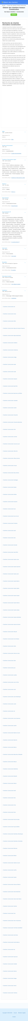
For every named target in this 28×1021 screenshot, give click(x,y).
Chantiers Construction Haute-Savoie (11, 595)
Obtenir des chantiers (10, 2)
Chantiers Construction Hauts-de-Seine (11, 624)
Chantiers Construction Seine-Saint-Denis (12, 899)
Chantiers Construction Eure (9, 508)
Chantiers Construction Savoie (9, 877)
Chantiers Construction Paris (9, 812)
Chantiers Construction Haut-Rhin (10, 552)
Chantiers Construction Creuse (10, 465)
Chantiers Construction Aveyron (10, 378)
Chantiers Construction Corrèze (10, 436)
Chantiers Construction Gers (9, 537)
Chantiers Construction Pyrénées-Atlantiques (13, 834)
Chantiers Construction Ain (9, 306)
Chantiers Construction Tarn (9, 913)
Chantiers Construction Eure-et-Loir (11, 516)
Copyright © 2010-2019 (7, 1012)
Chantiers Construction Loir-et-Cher (11, 682)
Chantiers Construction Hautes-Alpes (11, 610)
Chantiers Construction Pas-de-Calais (11, 819)
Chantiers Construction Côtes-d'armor (11, 458)
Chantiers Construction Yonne (9, 985)
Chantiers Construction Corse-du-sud (11, 443)
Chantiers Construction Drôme (10, 494)
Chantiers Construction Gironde (10, 545)
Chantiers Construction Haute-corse (11, 559)
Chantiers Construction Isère (9, 660)
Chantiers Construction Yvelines (10, 992)
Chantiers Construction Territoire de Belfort (12, 927)
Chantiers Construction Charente (10, 415)
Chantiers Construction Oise (9, 797)
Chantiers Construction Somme (10, 906)
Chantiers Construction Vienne (10, 971)
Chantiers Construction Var (9, 949)
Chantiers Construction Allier (9, 321)
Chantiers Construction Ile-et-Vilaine (11, 638)
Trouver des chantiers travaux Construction (16, 5)
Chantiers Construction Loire (9, 689)
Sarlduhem (13, 298)
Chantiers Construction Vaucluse (10, 956)
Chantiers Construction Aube (9, 364)
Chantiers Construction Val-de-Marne (11, 942)
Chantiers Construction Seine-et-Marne (11, 884)
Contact (14, 1016)
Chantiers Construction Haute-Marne (11, 581)
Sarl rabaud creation (15, 284)
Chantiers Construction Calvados (10, 400)
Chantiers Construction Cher (9, 429)
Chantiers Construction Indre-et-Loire (11, 653)
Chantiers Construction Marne (9, 747)
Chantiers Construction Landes (10, 675)
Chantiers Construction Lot (9, 711)
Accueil (3, 5)
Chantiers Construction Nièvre (9, 783)
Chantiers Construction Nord (9, 790)
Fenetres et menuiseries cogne (18, 177)
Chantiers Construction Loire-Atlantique (12, 696)
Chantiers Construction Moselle (10, 776)
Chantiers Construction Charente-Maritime (12, 422)
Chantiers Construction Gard (9, 530)
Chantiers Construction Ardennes (10, 350)
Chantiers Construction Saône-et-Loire (11, 862)
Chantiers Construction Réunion (10, 848)
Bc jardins (13, 270)
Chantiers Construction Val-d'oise (10, 935)
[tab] (14, 132)
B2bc (12, 139)
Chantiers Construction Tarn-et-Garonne (12, 920)
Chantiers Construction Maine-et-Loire (11, 732)
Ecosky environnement (16, 153)
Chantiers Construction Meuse (10, 761)
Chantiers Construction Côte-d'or (10, 451)
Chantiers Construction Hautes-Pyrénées (12, 617)
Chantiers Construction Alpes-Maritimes (12, 335)
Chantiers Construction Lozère (9, 725)
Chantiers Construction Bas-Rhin (10, 386)
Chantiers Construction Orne (9, 805)
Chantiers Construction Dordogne (10, 480)
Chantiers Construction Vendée (10, 964)
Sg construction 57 (15, 242)
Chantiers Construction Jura (9, 667)
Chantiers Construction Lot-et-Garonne (11, 718)
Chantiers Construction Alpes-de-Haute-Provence (14, 328)
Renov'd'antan (14, 205)
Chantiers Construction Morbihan (10, 769)
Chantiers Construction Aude (9, 371)
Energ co (13, 191)
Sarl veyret (13, 256)
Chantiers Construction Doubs (9, 487)
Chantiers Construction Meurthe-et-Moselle (12, 754)
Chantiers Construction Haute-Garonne (11, 566)
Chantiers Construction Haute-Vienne (11, 602)
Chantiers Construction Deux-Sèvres (11, 472)
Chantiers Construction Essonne (10, 501)
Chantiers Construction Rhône (9, 855)
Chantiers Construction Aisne (9, 313)
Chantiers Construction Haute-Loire (11, 573)
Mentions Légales (22, 1012)
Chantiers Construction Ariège (9, 357)
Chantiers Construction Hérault (10, 631)
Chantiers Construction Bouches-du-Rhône (12, 393)
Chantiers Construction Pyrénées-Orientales (12, 841)
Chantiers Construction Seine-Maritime (11, 891)
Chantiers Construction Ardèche (10, 342)
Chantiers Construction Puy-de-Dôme (11, 826)
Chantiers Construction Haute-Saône (11, 588)
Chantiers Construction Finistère (10, 523)
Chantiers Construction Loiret (9, 704)
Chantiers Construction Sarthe (9, 870)
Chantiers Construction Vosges (10, 978)
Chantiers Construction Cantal (9, 407)
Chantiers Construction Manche (10, 740)
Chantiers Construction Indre (9, 646)
